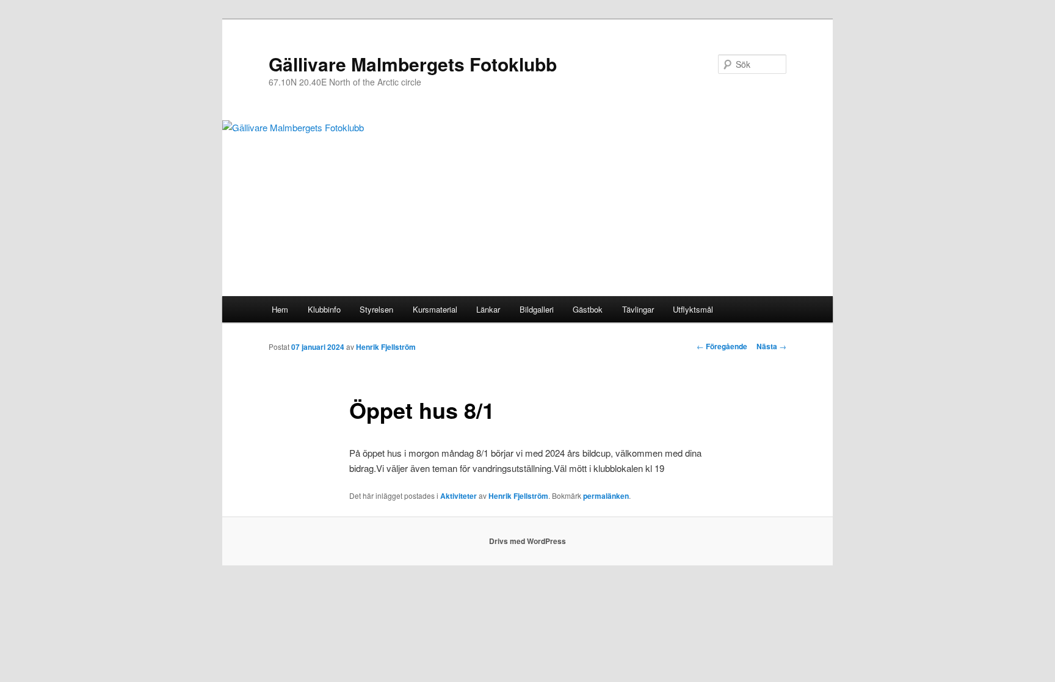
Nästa (771, 346)
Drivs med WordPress (527, 540)
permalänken (606, 495)
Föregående (722, 346)
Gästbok (588, 309)
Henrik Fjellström (386, 346)
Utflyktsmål (693, 309)
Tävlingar (638, 309)
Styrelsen (376, 309)
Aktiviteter (458, 495)
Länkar (488, 309)
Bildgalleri (537, 309)
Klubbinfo (324, 309)
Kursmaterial (435, 309)
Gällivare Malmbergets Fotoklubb (413, 64)
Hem (280, 309)
